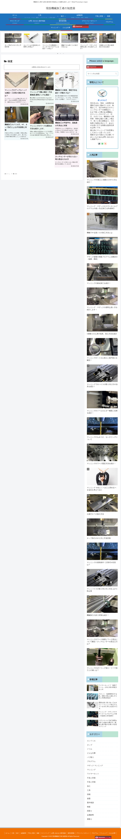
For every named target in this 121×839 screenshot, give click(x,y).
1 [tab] (58, 53)
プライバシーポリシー (83, 833)
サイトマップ (45, 833)
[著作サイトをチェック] (99, 143)
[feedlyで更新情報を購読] (102, 143)
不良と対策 (31, 833)
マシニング (103, 833)
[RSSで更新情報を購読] (105, 143)
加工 (17, 833)
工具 (13, 833)
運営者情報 (71, 833)
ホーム (8, 833)
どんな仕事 (112, 833)
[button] (116, 74)
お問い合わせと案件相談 (58, 833)
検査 (38, 833)
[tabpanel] (13, 41)
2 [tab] (60, 53)
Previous (2, 42)
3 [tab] (63, 53)
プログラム (95, 833)
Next (119, 42)
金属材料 (23, 833)
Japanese (78, 26)
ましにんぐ (102, 100)
